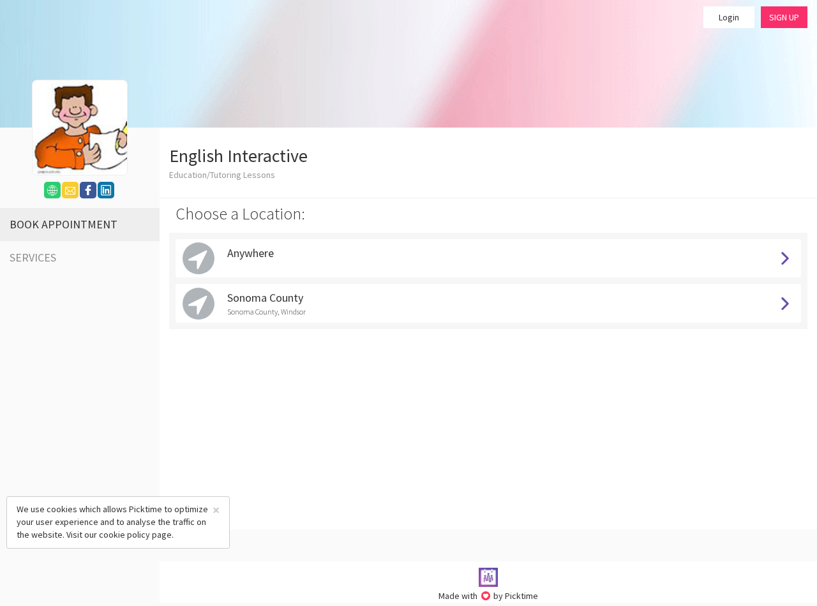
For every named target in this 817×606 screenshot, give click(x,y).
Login (729, 17)
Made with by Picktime (488, 596)
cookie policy (124, 534)
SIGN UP (784, 17)
